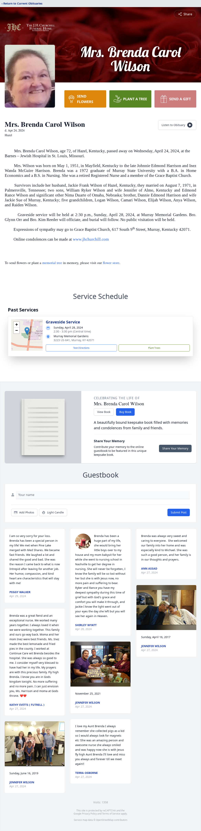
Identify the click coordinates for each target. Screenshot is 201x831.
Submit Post (178, 512)
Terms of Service (111, 813)
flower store (111, 262)
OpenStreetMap (104, 820)
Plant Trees (154, 348)
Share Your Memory (175, 448)
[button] (27, 331)
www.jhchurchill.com (91, 239)
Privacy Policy (89, 813)
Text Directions (81, 348)
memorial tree (52, 262)
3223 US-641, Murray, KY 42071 (74, 340)
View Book (103, 412)
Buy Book (125, 412)
